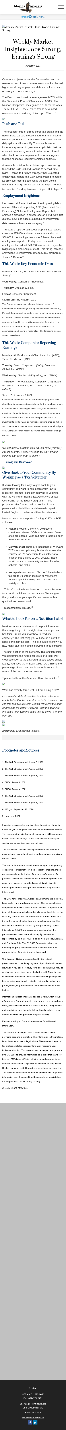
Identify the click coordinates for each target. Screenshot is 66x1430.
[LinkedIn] (35, 1422)
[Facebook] (30, 1422)
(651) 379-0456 (36, 1394)
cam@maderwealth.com (33, 1417)
